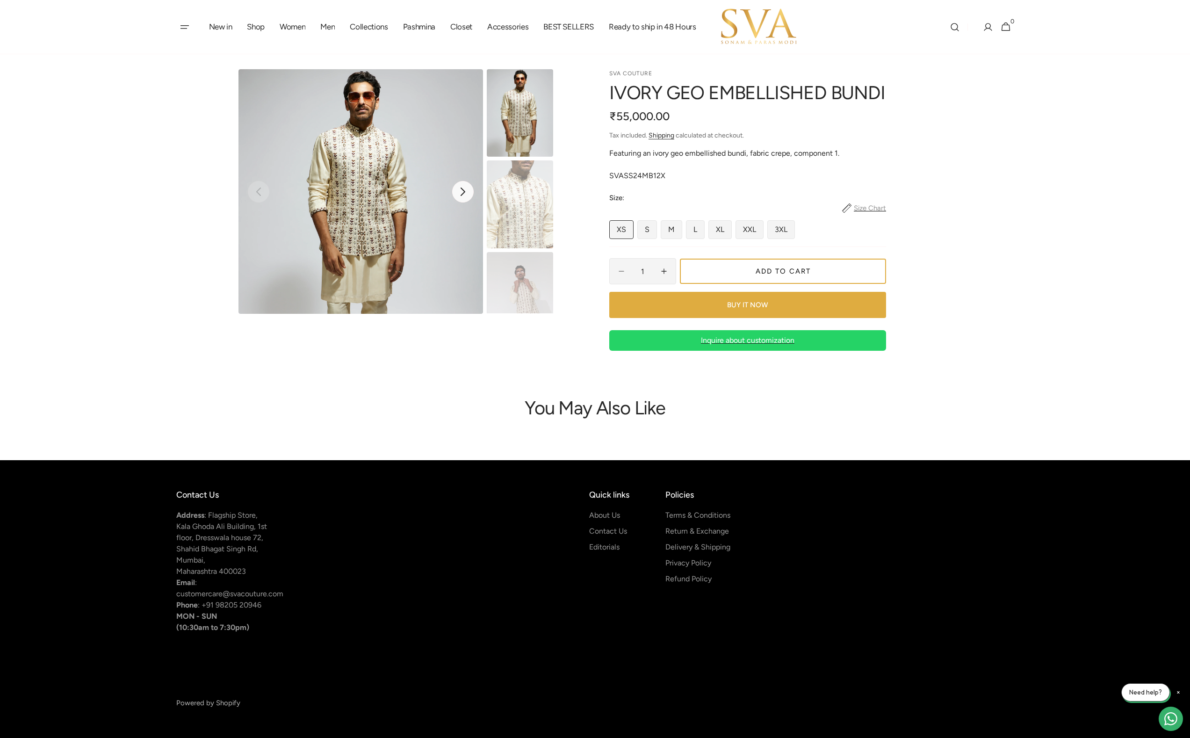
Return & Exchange (697, 531)
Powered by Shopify (208, 703)
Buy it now (747, 305)
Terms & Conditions (697, 515)
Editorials (604, 547)
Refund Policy (688, 578)
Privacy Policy (688, 562)
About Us (604, 515)
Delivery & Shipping (697, 547)
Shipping (661, 135)
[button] (184, 27)
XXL (753, 232)
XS (625, 232)
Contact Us (608, 531)
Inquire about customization (747, 340)
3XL (785, 232)
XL (724, 232)
